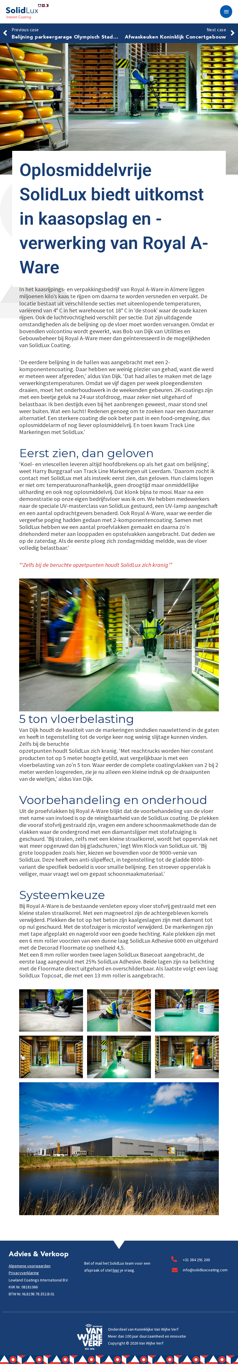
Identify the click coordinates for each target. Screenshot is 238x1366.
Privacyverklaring (24, 1272)
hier (116, 1270)
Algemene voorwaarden (30, 1265)
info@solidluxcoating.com (205, 1269)
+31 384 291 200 (196, 1259)
